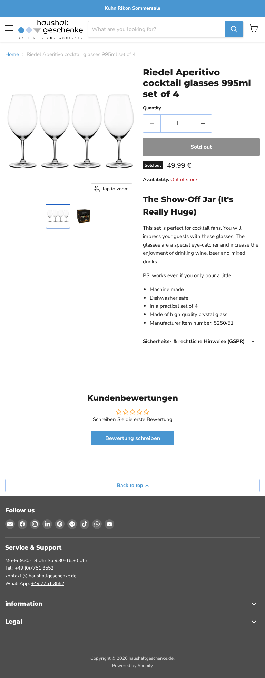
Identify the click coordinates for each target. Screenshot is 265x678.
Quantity (152, 108)
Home (12, 55)
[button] (58, 216)
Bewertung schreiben (132, 438)
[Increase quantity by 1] (203, 123)
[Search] (234, 29)
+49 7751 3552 (47, 583)
